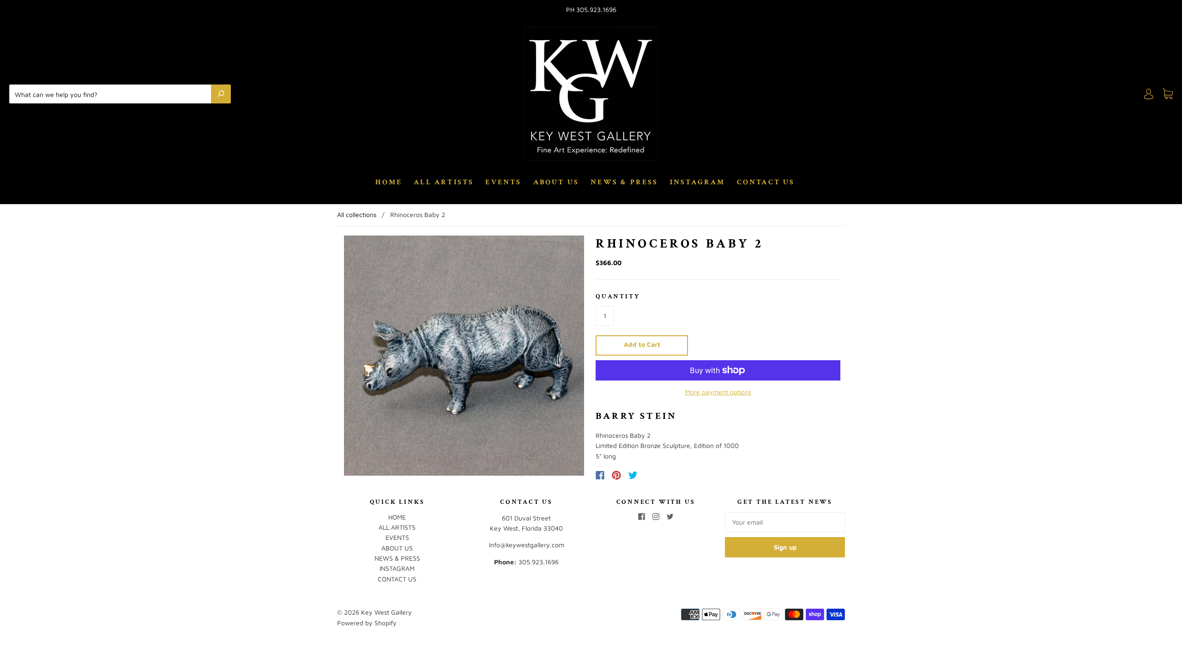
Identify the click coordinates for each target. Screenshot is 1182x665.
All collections (356, 214)
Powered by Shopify (367, 623)
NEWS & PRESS (624, 182)
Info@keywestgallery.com (526, 545)
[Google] (652, 475)
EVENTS (503, 182)
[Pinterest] (616, 475)
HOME (388, 182)
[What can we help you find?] (112, 94)
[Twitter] (633, 475)
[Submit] (221, 94)
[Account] (1148, 94)
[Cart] (1168, 94)
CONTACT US (766, 182)
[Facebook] (600, 475)
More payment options (718, 392)
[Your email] (785, 522)
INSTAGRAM (697, 182)
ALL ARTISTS (444, 182)
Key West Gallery (386, 612)
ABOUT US (556, 182)
